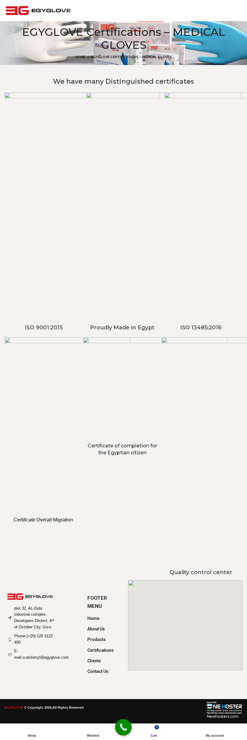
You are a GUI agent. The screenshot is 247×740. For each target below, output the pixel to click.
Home (80, 57)
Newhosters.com (223, 716)
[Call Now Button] (123, 727)
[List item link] (101, 618)
